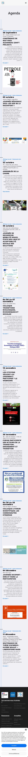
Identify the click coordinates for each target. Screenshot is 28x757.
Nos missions (4, 705)
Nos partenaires (5, 712)
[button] (26, 729)
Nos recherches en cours (19, 703)
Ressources (5, 716)
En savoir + (5, 63)
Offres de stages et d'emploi (18, 719)
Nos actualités (17, 724)
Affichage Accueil (7, 31)
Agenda (15, 722)
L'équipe (3, 710)
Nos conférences (18, 705)
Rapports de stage (5, 721)
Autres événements (17, 31)
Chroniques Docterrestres (7, 723)
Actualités (17, 716)
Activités (17, 700)
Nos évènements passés (19, 708)
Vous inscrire (6, 191)
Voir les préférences (14, 753)
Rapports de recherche (6, 719)
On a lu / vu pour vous (6, 725)
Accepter (14, 745)
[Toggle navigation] (22, 3)
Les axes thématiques (6, 707)
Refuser (14, 749)
